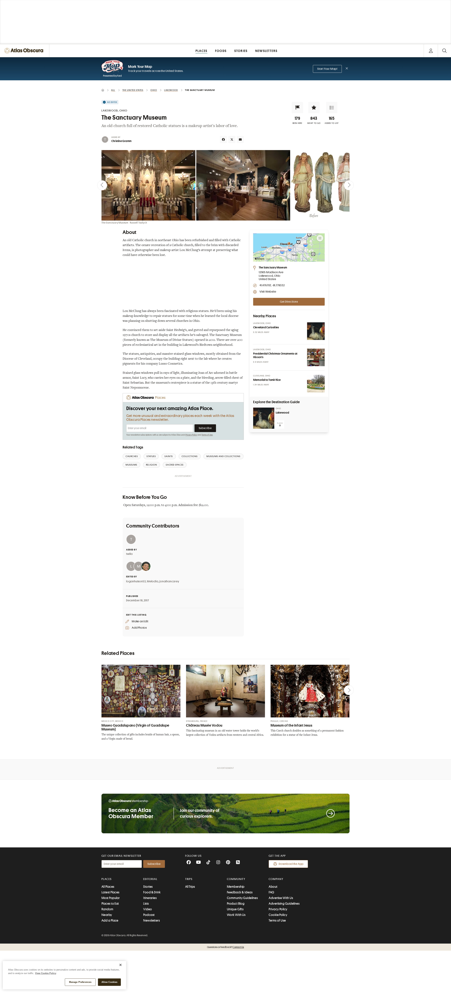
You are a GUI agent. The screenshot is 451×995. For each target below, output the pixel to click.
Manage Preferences (80, 982)
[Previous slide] (102, 185)
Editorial (150, 879)
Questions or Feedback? (225, 947)
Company (276, 879)
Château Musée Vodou (204, 725)
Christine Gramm (121, 141)
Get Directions (289, 301)
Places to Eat (110, 903)
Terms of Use (207, 435)
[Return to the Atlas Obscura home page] (24, 50)
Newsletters (151, 920)
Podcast (149, 914)
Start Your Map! (327, 68)
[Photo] (316, 331)
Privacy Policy (191, 435)
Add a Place (109, 920)
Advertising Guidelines (284, 903)
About (273, 886)
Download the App (291, 864)
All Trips (190, 886)
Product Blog (235, 903)
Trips (189, 879)
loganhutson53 (136, 581)
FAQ (271, 892)
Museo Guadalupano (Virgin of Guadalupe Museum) (135, 727)
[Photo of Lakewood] (263, 418)
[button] (297, 107)
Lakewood (282, 412)
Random (107, 909)
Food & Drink (151, 892)
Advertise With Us (281, 898)
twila (129, 554)
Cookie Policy (278, 914)
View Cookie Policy (45, 973)
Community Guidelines (242, 898)
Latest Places (110, 892)
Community (236, 879)
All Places (107, 886)
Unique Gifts (235, 909)
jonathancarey (169, 581)
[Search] (444, 50)
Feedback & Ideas (239, 892)
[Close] (120, 965)
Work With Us (236, 914)
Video (147, 909)
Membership (236, 886)
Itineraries (150, 898)
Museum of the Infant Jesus (291, 725)
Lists (146, 903)
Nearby (106, 914)
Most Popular (110, 898)
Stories (148, 886)
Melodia (152, 581)
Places (106, 879)
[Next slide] (349, 185)
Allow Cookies (109, 982)
